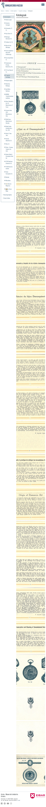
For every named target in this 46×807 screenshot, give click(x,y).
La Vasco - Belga (9, 190)
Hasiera (2, 11)
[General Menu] (43, 4)
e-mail (18, 800)
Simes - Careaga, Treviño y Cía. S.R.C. (9, 149)
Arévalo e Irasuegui (8, 24)
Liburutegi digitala (8, 195)
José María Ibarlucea (8, 90)
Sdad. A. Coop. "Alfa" (9, 134)
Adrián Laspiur (9, 20)
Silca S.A (7, 144)
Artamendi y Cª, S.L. (9, 29)
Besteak (7, 177)
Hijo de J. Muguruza (9, 185)
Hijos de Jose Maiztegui (8, 46)
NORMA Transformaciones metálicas (9, 96)
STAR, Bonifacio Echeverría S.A (9, 162)
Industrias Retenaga (8, 85)
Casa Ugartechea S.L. (9, 58)
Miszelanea (8, 180)
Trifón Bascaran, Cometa (9, 167)
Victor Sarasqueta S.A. (9, 173)
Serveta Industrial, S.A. (9, 139)
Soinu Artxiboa (7, 198)
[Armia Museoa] (12, 5)
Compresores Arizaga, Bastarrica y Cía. (9, 65)
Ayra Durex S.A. (9, 33)
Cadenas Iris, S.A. (9, 42)
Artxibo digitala (13, 11)
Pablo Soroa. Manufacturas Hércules (9, 121)
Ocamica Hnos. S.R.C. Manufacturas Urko (9, 113)
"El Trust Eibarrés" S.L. (9, 71)
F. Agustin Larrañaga (22, 11)
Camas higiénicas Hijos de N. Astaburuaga (9, 52)
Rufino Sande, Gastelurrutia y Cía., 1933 (9, 128)
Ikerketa (7, 11)
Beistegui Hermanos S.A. (9, 38)
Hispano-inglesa (9, 80)
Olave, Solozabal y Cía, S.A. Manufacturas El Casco (9, 104)
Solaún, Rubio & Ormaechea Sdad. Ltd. (9, 156)
